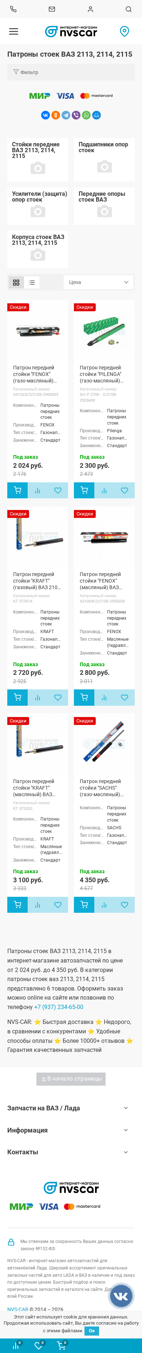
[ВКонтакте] (45, 115)
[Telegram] (66, 115)
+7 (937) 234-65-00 (58, 1007)
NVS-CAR (17, 1309)
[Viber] (76, 115)
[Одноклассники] (55, 115)
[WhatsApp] (86, 115)
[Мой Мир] (96, 115)
